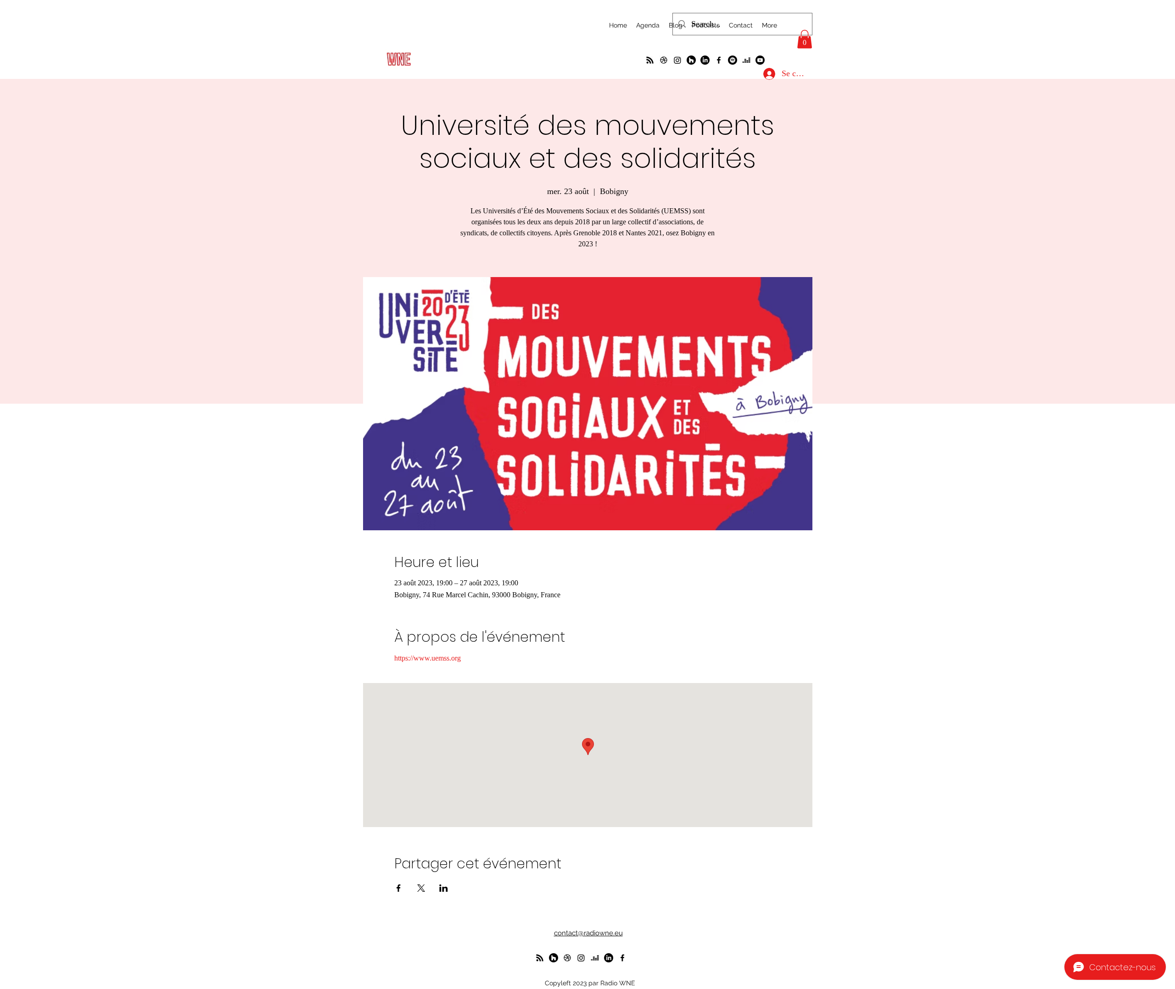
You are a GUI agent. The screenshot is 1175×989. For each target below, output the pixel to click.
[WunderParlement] (691, 60)
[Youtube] (760, 60)
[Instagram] (677, 60)
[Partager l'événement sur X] (421, 888)
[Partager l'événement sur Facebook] (398, 888)
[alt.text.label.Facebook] (718, 60)
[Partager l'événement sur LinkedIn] (443, 888)
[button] (804, 39)
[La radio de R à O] (650, 60)
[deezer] (746, 60)
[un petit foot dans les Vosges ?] (663, 60)
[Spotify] (732, 60)
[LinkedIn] (705, 60)
